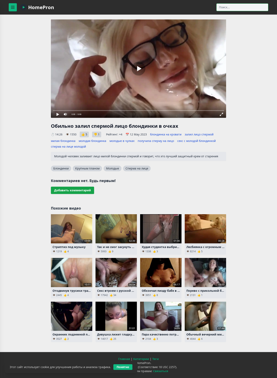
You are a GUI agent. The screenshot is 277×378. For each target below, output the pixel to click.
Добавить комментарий (72, 190)
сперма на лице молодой (68, 146)
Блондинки (61, 168)
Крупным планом (87, 168)
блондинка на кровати (165, 134)
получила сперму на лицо (156, 141)
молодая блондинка (92, 141)
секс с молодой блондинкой (196, 141)
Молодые (112, 168)
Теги (155, 359)
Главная (124, 359)
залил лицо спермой (199, 134)
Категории (141, 359)
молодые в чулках (122, 141)
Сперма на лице (137, 168)
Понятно (123, 367)
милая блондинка (63, 141)
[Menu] (13, 7)
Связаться (160, 371)
